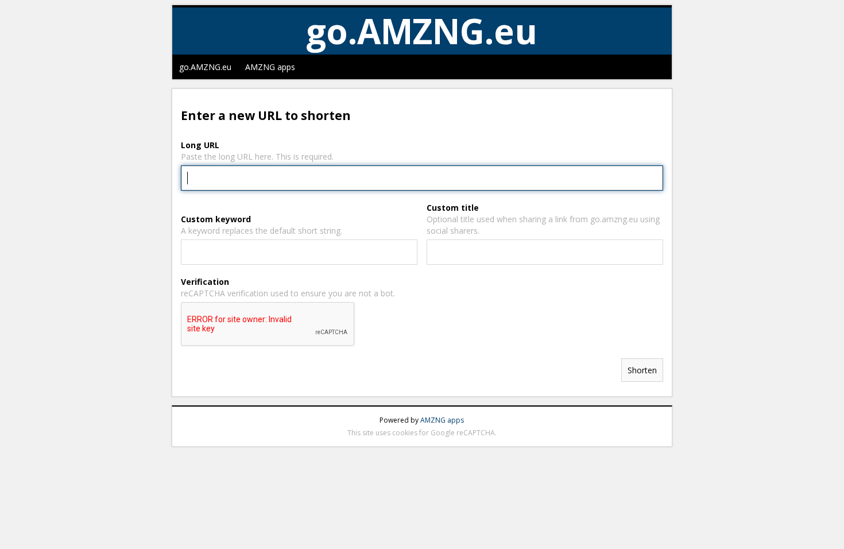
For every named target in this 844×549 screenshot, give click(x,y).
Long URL (200, 145)
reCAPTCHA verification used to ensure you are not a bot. (288, 293)
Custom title (453, 207)
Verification (205, 281)
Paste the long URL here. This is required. (257, 156)
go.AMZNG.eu (205, 66)
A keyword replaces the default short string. (261, 230)
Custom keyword (216, 219)
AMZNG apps (270, 66)
